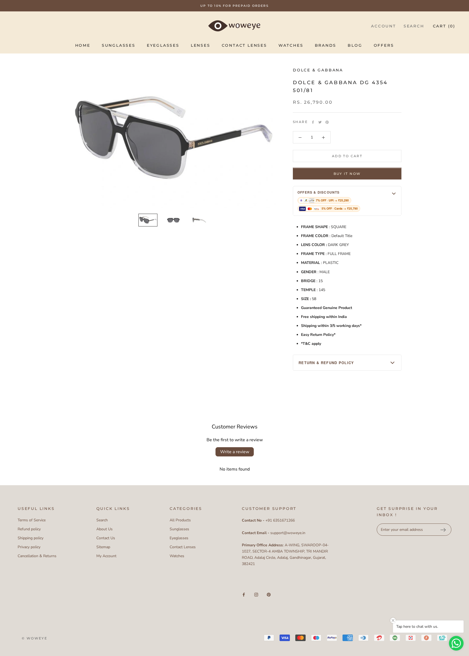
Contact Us (105, 538)
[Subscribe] (443, 529)
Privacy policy (29, 547)
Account (383, 26)
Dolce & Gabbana (318, 70)
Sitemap (103, 547)
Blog (355, 45)
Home (82, 45)
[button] (347, 201)
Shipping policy (30, 538)
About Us (104, 529)
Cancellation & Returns (37, 556)
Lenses (200, 45)
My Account (106, 556)
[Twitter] (320, 122)
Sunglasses (118, 45)
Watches (290, 45)
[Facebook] (313, 122)
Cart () (444, 26)
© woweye (34, 638)
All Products (180, 520)
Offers (384, 45)
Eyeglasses (163, 45)
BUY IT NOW (347, 174)
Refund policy (29, 529)
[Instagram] (256, 594)
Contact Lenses (244, 45)
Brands (326, 45)
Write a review (234, 452)
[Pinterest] (327, 122)
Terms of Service (32, 520)
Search (414, 26)
